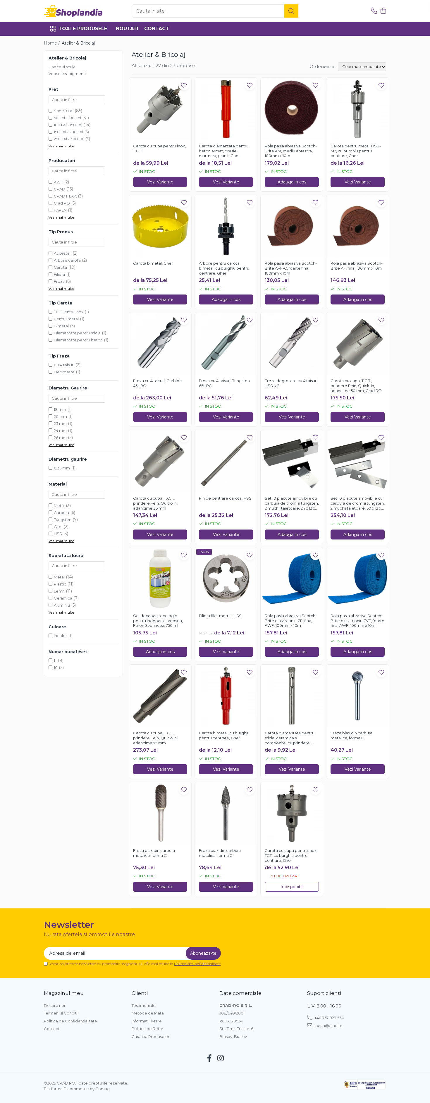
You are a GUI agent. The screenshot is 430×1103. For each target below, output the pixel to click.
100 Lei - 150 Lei (68, 124)
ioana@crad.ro (328, 1025)
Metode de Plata (148, 1013)
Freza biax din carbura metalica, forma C (154, 853)
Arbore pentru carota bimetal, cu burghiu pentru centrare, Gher (224, 268)
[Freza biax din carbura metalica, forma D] (357, 696)
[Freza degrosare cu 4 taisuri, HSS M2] (292, 343)
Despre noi (54, 1005)
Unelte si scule (62, 66)
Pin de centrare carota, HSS (225, 498)
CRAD (59, 189)
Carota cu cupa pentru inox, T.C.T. (159, 148)
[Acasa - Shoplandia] (73, 11)
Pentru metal (66, 318)
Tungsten (62, 519)
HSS (58, 533)
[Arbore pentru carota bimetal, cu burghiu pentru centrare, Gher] (226, 226)
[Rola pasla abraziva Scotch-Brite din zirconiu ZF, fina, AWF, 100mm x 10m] (292, 578)
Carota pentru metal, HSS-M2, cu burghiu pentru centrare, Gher (356, 151)
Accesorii (62, 253)
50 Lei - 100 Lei (67, 117)
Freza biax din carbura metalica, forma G (220, 853)
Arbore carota (67, 260)
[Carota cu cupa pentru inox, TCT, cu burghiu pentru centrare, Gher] (292, 813)
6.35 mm (62, 468)
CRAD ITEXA (65, 196)
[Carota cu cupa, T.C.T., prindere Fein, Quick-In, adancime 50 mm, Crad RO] (357, 343)
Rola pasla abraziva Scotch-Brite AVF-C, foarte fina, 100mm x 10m (291, 268)
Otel (58, 526)
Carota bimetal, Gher (153, 263)
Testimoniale (144, 1005)
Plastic (60, 584)
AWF (58, 182)
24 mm (60, 430)
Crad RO (62, 203)
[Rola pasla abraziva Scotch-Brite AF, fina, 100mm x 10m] (357, 226)
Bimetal (61, 326)
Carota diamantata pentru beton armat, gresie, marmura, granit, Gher (224, 151)
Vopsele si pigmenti (67, 73)
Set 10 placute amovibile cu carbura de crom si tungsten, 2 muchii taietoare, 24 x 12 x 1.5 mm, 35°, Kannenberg (292, 503)
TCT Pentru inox (68, 311)
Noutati (127, 28)
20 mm (60, 416)
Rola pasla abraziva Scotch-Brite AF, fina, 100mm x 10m (357, 265)
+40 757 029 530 (329, 1017)
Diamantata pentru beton (78, 340)
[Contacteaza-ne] (374, 11)
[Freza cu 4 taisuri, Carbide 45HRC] (160, 343)
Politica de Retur (147, 1028)
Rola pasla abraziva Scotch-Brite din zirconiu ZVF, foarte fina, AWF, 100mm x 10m (357, 620)
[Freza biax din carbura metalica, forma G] (226, 813)
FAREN (60, 210)
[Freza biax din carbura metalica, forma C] (160, 813)
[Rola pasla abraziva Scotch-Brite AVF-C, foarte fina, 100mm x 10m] (292, 226)
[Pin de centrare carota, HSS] (226, 461)
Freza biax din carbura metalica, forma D (351, 735)
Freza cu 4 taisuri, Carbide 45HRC (157, 383)
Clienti (140, 993)
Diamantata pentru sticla (77, 333)
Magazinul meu (64, 993)
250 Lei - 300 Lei (69, 139)
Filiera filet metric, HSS (220, 615)
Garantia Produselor (150, 1036)
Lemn (59, 591)
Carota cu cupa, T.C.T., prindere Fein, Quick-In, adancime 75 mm (155, 738)
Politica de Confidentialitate (197, 963)
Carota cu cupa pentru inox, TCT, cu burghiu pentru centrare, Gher (291, 855)
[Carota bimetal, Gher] (160, 226)
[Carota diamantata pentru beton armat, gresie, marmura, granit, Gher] (226, 109)
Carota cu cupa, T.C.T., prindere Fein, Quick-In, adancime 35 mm (155, 503)
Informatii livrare (147, 1021)
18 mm (60, 409)
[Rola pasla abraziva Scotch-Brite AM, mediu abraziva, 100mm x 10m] (292, 109)
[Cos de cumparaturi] (383, 11)
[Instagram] (221, 1058)
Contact (156, 28)
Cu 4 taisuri (64, 364)
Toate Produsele (83, 28)
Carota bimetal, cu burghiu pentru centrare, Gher (224, 735)
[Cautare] (291, 11)
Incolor (60, 635)
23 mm (60, 423)
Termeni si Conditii (61, 1013)
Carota (60, 267)
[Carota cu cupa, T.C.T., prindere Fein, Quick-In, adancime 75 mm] (160, 696)
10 (56, 667)
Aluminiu (62, 605)
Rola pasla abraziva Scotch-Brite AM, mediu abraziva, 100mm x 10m (291, 151)
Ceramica (63, 598)
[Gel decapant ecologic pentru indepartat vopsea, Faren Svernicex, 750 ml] (160, 578)
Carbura (61, 512)
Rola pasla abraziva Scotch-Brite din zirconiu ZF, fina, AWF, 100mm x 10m (291, 620)
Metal (59, 505)
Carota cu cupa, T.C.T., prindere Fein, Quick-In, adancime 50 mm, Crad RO (356, 385)
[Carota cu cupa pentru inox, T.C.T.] (160, 109)
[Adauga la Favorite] (184, 85)
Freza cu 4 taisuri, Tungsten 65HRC (224, 383)
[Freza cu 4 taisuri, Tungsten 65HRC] (226, 343)
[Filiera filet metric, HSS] (226, 578)
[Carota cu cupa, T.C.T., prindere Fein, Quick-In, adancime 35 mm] (160, 461)
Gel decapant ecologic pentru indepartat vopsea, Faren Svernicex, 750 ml (158, 620)
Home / (52, 43)
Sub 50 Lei (63, 110)
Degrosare (64, 372)
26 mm (60, 437)
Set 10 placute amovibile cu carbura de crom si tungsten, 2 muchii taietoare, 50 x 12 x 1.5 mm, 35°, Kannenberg (358, 503)
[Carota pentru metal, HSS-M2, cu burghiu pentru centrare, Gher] (357, 109)
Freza (59, 281)
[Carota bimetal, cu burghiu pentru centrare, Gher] (226, 696)
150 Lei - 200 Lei (68, 132)
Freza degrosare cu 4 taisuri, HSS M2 (291, 383)
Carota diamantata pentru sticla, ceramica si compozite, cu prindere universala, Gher (289, 738)
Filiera (59, 274)
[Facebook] (209, 1058)
